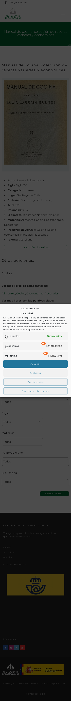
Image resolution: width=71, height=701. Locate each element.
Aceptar (36, 364)
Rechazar (35, 373)
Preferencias (35, 382)
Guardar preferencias (35, 391)
